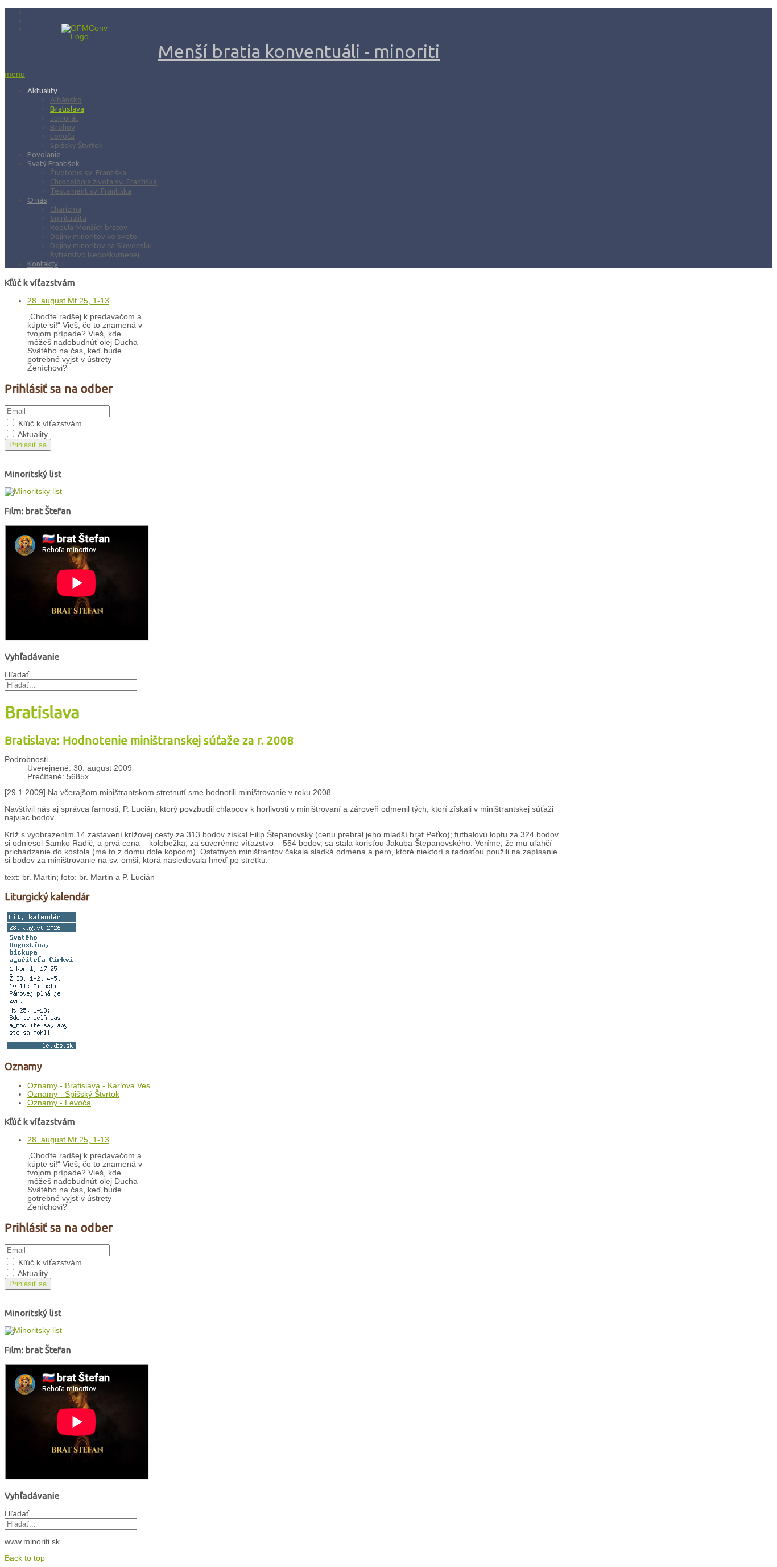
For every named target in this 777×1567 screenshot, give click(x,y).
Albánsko (66, 99)
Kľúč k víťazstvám (50, 423)
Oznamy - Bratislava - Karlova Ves (88, 1085)
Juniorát (64, 117)
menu (15, 74)
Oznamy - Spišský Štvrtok (73, 1094)
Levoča (62, 136)
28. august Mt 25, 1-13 (68, 301)
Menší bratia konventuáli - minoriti (299, 51)
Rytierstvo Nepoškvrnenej (94, 254)
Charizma (65, 208)
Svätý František (53, 163)
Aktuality (42, 90)
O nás (37, 199)
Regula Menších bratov (88, 227)
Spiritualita (68, 218)
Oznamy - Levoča (59, 1103)
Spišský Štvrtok (76, 145)
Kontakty (42, 263)
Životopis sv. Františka (88, 172)
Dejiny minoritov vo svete (93, 236)
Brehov (62, 126)
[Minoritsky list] (33, 491)
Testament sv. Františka (90, 190)
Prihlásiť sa (28, 445)
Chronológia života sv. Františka (103, 181)
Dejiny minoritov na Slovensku (101, 245)
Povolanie (44, 154)
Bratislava (67, 108)
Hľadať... (20, 675)
